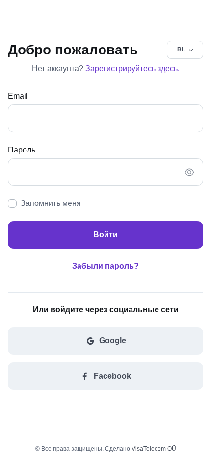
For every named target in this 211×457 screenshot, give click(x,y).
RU (181, 49)
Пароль (21, 150)
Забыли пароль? (105, 266)
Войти (105, 234)
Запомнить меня (51, 203)
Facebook (112, 376)
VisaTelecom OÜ (154, 448)
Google (112, 340)
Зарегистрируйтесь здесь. (132, 68)
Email (18, 96)
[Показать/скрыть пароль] (189, 172)
